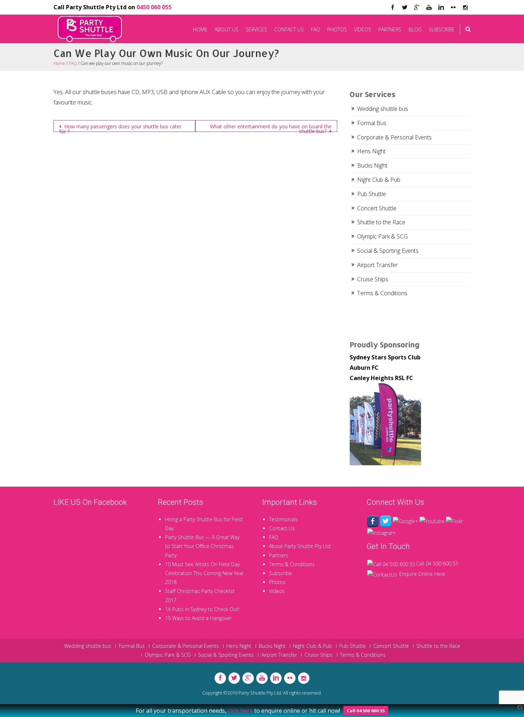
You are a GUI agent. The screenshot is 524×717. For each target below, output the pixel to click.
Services (256, 29)
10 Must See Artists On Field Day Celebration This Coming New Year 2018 (204, 573)
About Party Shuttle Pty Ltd (299, 546)
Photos (337, 29)
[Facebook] (392, 7)
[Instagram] (381, 532)
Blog (415, 29)
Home (200, 29)
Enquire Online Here (422, 573)
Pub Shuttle (371, 194)
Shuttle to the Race (381, 222)
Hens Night (371, 151)
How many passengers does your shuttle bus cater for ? (120, 127)
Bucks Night (372, 165)
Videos (362, 29)
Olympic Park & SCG (382, 236)
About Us (226, 29)
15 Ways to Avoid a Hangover (198, 618)
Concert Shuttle (376, 208)
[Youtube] (428, 7)
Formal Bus (371, 123)
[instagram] (465, 7)
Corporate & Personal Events (394, 137)
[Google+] (405, 520)
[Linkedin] (441, 7)
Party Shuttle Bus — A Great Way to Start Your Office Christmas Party (202, 546)
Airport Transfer (377, 265)
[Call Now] (391, 563)
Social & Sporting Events (387, 251)
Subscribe (441, 29)
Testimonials (283, 519)
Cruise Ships (372, 279)
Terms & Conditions (382, 293)
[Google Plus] (416, 7)
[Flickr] (453, 7)
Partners (389, 29)
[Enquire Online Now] (382, 573)
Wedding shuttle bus (382, 109)
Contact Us (289, 29)
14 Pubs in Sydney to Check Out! (202, 609)
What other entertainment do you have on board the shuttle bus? (271, 127)
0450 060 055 (154, 7)
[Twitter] (404, 7)
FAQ (315, 29)
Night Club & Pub (378, 180)
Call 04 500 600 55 (437, 563)
